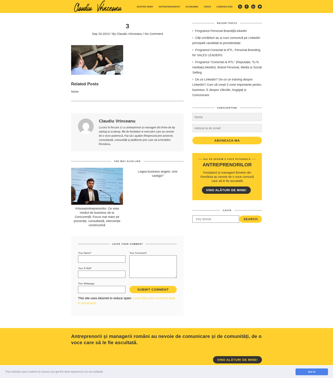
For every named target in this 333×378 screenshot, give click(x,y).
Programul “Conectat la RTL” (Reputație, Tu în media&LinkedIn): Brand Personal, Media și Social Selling (227, 67)
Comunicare (224, 7)
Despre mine (145, 7)
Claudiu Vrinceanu (129, 34)
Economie (192, 7)
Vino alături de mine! (226, 190)
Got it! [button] (311, 371)
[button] (104, 372)
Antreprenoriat (169, 7)
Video (207, 7)
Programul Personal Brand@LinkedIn (221, 31)
